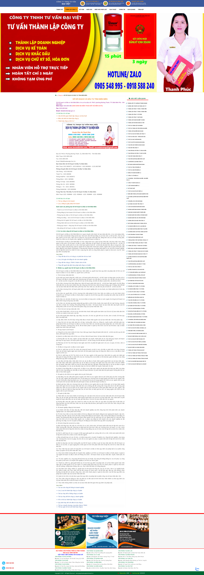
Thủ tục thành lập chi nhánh (135, 125)
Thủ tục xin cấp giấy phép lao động (137, 341)
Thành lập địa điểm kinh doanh (135, 131)
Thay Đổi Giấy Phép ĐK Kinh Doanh (136, 144)
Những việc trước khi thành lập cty (137, 106)
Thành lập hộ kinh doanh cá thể (136, 122)
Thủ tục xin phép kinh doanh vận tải (137, 361)
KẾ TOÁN (81, 9)
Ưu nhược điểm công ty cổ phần (136, 288)
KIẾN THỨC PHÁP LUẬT (101, 9)
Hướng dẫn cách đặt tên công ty (136, 220)
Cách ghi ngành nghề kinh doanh (136, 206)
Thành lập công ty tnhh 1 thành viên (137, 108)
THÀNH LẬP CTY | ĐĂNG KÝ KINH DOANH (137, 103)
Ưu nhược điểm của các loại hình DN (137, 226)
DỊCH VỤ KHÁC (131, 9)
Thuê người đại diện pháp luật (135, 237)
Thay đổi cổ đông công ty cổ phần (136, 302)
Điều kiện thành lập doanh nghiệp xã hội (138, 193)
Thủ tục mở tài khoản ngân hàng (136, 142)
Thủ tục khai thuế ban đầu (134, 139)
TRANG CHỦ (59, 9)
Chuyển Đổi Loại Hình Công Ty (135, 161)
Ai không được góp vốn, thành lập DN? (138, 231)
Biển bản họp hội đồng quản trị (136, 297)
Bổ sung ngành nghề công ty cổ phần (137, 316)
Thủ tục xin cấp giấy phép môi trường (137, 344)
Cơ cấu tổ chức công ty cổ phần (136, 291)
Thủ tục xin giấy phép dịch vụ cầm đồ (137, 364)
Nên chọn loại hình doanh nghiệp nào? (138, 248)
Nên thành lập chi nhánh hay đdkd (136, 322)
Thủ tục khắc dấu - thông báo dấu (136, 136)
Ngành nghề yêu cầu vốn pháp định (137, 217)
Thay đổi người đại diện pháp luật (136, 158)
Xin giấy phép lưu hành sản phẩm (136, 347)
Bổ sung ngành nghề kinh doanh (136, 164)
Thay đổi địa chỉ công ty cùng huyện (137, 150)
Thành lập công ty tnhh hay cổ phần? (137, 245)
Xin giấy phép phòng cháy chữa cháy (137, 336)
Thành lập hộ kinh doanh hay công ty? (138, 253)
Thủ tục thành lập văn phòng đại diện (137, 128)
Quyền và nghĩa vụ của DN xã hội (136, 269)
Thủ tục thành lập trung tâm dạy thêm (138, 355)
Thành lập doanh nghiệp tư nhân (136, 119)
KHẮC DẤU (89, 9)
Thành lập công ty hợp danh (135, 117)
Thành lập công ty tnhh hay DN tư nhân (138, 251)
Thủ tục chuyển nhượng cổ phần (136, 308)
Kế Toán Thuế (131, 188)
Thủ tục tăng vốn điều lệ (134, 167)
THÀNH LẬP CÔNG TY (71, 9)
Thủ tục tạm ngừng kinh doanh (136, 283)
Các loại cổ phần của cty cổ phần (136, 294)
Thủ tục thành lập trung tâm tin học (137, 352)
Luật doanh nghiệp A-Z (133, 185)
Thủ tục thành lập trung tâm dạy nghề (138, 358)
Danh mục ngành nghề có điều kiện (136, 212)
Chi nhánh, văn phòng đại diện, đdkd (137, 319)
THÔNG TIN (122, 9)
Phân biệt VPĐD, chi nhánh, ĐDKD (136, 330)
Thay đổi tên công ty (133, 147)
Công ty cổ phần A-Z (133, 175)
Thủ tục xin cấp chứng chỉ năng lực (137, 327)
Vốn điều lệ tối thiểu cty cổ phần (136, 286)
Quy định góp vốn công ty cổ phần (136, 305)
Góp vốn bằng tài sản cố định (135, 234)
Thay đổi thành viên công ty (135, 156)
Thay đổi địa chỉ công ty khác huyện (137, 153)
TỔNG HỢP (141, 9)
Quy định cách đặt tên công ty (136, 203)
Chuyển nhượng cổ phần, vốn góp (136, 275)
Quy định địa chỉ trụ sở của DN (135, 280)
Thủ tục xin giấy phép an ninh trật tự (137, 333)
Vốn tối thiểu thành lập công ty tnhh (137, 242)
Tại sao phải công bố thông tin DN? (137, 277)
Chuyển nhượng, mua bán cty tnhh (136, 263)
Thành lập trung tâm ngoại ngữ (136, 350)
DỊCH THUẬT (112, 9)
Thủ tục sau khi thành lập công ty (137, 133)
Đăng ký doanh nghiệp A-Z (134, 172)
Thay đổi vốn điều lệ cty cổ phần (136, 300)
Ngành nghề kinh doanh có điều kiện (137, 209)
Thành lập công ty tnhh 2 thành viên (137, 111)
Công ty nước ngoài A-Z (134, 182)
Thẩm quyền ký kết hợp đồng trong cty (138, 240)
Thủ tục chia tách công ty (134, 266)
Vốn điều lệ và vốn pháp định (135, 201)
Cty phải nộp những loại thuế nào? (137, 272)
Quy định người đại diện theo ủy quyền (137, 228)
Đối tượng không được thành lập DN (137, 223)
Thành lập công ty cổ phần (135, 114)
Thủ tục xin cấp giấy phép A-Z (135, 191)
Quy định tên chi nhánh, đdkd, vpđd (137, 325)
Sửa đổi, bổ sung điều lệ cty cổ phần (137, 311)
